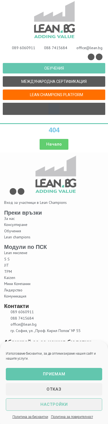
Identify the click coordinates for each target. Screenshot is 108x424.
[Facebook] (91, 57)
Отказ (54, 389)
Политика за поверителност (72, 417)
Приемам (54, 374)
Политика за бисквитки (30, 417)
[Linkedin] (99, 57)
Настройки (54, 404)
